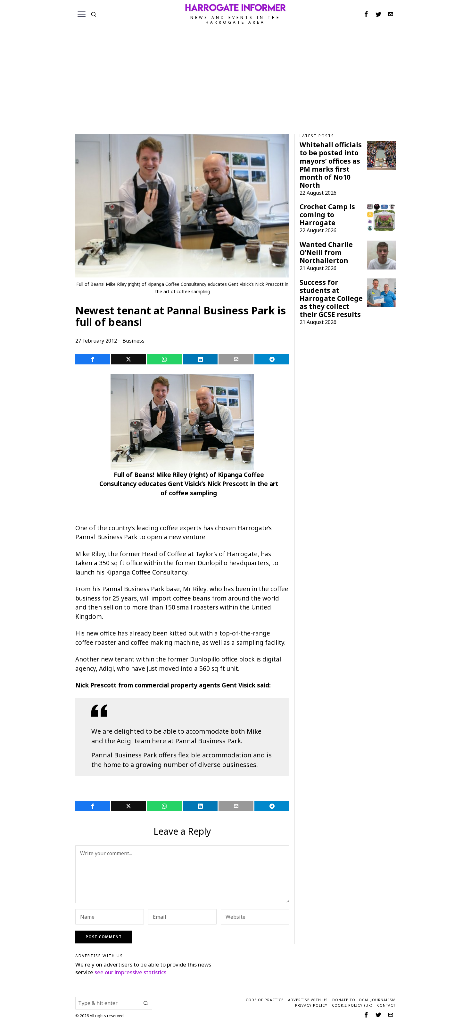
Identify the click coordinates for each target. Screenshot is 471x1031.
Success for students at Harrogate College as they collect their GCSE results (331, 298)
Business (133, 340)
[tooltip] (366, 14)
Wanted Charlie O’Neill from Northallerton (326, 253)
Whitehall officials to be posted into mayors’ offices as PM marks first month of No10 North (331, 165)
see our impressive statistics (130, 972)
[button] (145, 1003)
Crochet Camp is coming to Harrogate (327, 215)
